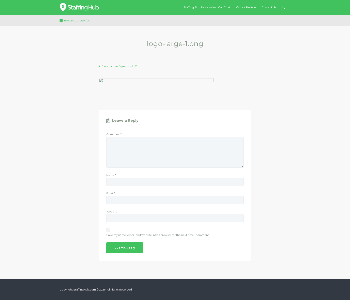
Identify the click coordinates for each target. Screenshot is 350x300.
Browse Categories (77, 20)
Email (110, 193)
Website (111, 211)
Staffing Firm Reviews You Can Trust (207, 7)
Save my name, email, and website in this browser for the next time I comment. (157, 235)
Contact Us (268, 7)
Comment (114, 134)
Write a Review (246, 7)
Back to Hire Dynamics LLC (119, 66)
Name (111, 175)
